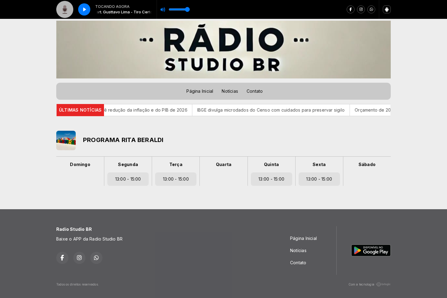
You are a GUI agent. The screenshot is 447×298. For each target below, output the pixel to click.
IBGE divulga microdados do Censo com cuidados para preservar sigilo (259, 110)
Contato (255, 91)
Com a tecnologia (361, 284)
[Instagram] (361, 9)
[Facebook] (351, 9)
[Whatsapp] (371, 9)
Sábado (367, 164)
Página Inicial (199, 91)
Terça (175, 164)
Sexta (319, 164)
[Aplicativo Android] (387, 9)
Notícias (230, 91)
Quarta (223, 164)
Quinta (271, 164)
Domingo (80, 164)
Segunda (128, 164)
